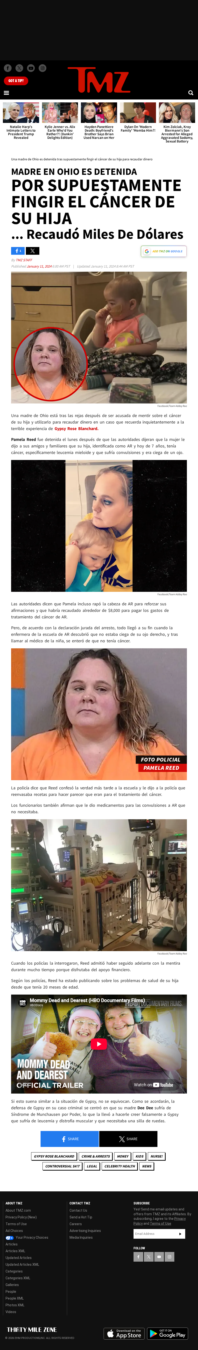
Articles (12, 1244)
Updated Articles (19, 1258)
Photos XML (15, 1305)
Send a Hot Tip (81, 1217)
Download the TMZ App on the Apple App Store (124, 1334)
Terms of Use (16, 1224)
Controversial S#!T (62, 1166)
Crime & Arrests (95, 1156)
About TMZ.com (18, 1210)
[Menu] (7, 92)
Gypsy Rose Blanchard (54, 1156)
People (11, 1291)
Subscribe (180, 1234)
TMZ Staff (24, 260)
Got (16, 80)
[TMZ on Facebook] (8, 68)
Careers (76, 1224)
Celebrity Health (119, 1166)
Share (73, 1138)
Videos (11, 1312)
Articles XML (15, 1251)
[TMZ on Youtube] (31, 68)
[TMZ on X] (19, 68)
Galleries (12, 1285)
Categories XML (18, 1278)
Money (122, 1156)
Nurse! (156, 1156)
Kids (139, 1156)
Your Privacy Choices (31, 1237)
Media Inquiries (81, 1237)
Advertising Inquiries (85, 1231)
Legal (92, 1166)
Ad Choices (14, 1231)
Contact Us (78, 1210)
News (146, 1166)
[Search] (191, 92)
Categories (14, 1271)
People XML (15, 1298)
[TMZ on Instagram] (42, 68)
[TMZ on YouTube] (159, 1257)
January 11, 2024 (39, 266)
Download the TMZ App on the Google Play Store (167, 1334)
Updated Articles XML (22, 1264)
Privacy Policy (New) (21, 1217)
